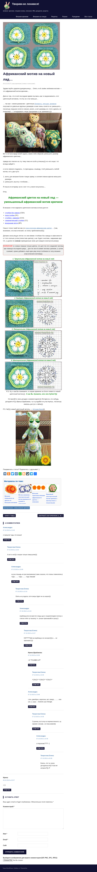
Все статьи (88, 16)
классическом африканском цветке (39, 228)
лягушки (45, 104)
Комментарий (8, 806)
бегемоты (38, 104)
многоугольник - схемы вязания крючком (16, 508)
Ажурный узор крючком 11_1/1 (49, 516)
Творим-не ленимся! (25, 3)
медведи (52, 104)
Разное (64, 16)
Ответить (7, 540)
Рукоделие (76, 16)
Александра (7, 527)
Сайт (5, 845)
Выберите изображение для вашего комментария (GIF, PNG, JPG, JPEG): (30, 858)
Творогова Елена (13, 547)
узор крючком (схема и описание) (23, 83)
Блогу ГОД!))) (10, 516)
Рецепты (54, 16)
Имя (5, 834)
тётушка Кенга (37, 409)
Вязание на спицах (39, 16)
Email (5, 839)
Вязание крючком (22, 16)
